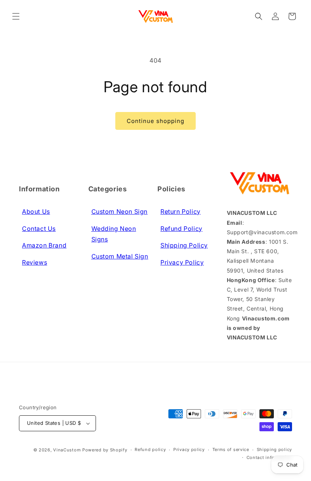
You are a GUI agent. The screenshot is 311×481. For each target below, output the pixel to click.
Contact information (269, 457)
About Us (36, 211)
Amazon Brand (44, 245)
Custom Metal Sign (119, 256)
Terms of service (230, 449)
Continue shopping (155, 121)
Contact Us (39, 228)
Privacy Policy (182, 262)
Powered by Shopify (104, 450)
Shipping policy (274, 449)
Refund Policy (181, 228)
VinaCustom (67, 450)
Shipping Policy (184, 245)
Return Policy (180, 211)
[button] (16, 16)
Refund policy (150, 449)
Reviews (34, 262)
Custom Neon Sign (119, 211)
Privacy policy (189, 449)
